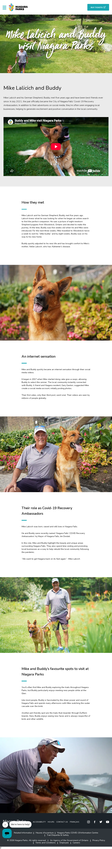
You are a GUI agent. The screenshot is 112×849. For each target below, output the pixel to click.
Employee (64, 842)
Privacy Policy (98, 840)
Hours (51, 822)
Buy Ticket (97, 7)
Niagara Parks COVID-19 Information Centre (77, 832)
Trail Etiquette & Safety (58, 835)
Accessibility (39, 822)
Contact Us (62, 822)
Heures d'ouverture (45, 832)
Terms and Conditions (45, 842)
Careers (76, 842)
